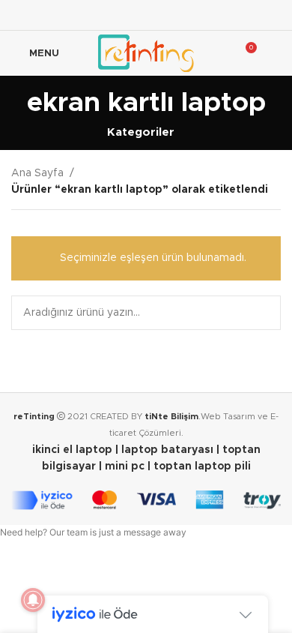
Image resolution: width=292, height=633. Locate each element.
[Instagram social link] (145, 15)
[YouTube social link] (165, 15)
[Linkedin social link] (183, 15)
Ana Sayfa (37, 173)
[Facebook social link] (108, 15)
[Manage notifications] (33, 600)
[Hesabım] (274, 53)
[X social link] (127, 15)
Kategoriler (140, 132)
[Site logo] (145, 53)
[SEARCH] (263, 313)
